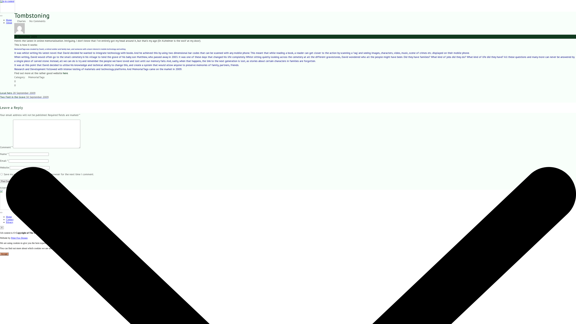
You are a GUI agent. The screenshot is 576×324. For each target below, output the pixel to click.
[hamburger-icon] (1, 15)
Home (9, 20)
